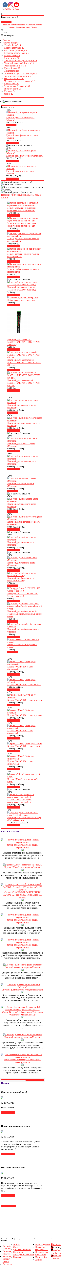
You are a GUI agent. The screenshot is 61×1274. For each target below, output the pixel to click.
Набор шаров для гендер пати (21, 300)
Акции (4, 197)
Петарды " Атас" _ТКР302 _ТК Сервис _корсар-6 (22, 594)
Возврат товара (6, 1260)
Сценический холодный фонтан (20, 60)
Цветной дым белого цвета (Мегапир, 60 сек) (20, 579)
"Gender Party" (12, 45)
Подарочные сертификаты (41, 1248)
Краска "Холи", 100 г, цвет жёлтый (24, 684)
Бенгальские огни (14, 78)
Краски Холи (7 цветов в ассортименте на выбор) (19, 800)
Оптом (16, 1244)
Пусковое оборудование (16, 53)
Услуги (34, 27)
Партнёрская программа (41, 1253)
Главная (6, 25)
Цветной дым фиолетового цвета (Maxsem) (22, 989)
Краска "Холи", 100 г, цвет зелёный (24, 700)
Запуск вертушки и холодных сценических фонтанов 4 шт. (21, 224)
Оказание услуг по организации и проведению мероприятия (20, 74)
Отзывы (11, 27)
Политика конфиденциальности (23, 1253)
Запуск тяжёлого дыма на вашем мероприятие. (22, 846)
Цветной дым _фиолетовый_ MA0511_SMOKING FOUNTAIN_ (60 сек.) (24, 362)
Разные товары (12, 55)
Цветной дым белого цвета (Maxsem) (22, 967)
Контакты (18, 1257)
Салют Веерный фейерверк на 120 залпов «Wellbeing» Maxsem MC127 (22, 1013)
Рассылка (7, 1264)
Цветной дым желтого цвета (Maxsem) (24, 156)
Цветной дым (12, 68)
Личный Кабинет (7, 1247)
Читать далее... (8, 1112)
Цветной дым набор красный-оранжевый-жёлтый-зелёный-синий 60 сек (24, 614)
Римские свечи (12, 88)
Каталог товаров (18, 25)
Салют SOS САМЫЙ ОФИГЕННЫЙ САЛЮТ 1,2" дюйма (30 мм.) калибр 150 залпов (22, 895)
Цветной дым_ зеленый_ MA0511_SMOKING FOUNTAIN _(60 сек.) (23, 342)
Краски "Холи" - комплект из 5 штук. (22, 867)
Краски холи (11, 83)
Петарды (9, 91)
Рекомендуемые (18, 195)
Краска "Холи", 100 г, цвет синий (23, 746)
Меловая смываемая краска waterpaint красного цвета (22, 1060)
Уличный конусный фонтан (19, 63)
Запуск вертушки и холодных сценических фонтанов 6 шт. (21, 209)
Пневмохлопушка (14, 48)
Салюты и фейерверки (17, 86)
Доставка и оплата (34, 25)
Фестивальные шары (15, 65)
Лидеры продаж (34, 195)
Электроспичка (12, 71)
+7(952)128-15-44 (11, 9)
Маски (8, 94)
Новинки (5, 195)
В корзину (13, 143)
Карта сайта (41, 1257)
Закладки (7, 1256)
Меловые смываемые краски (19, 81)
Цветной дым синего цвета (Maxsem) (22, 1037)
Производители (43, 1244)
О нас (16, 1247)
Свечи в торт (11, 58)
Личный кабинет (23, 27)
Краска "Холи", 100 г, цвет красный (24, 715)
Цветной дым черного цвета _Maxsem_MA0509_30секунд (21, 288)
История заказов (7, 1252)
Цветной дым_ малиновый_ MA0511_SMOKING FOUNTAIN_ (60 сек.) (24, 383)
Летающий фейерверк (15, 50)
